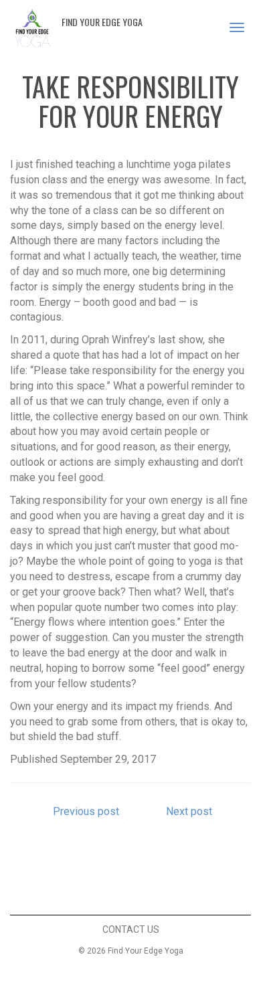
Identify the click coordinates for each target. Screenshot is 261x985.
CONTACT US (130, 929)
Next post (190, 811)
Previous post (84, 811)
